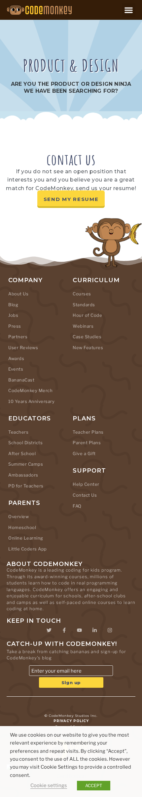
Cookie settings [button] (48, 785)
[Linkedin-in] (94, 630)
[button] (129, 10)
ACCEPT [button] (93, 785)
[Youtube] (79, 630)
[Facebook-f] (64, 630)
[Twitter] (49, 630)
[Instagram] (110, 630)
